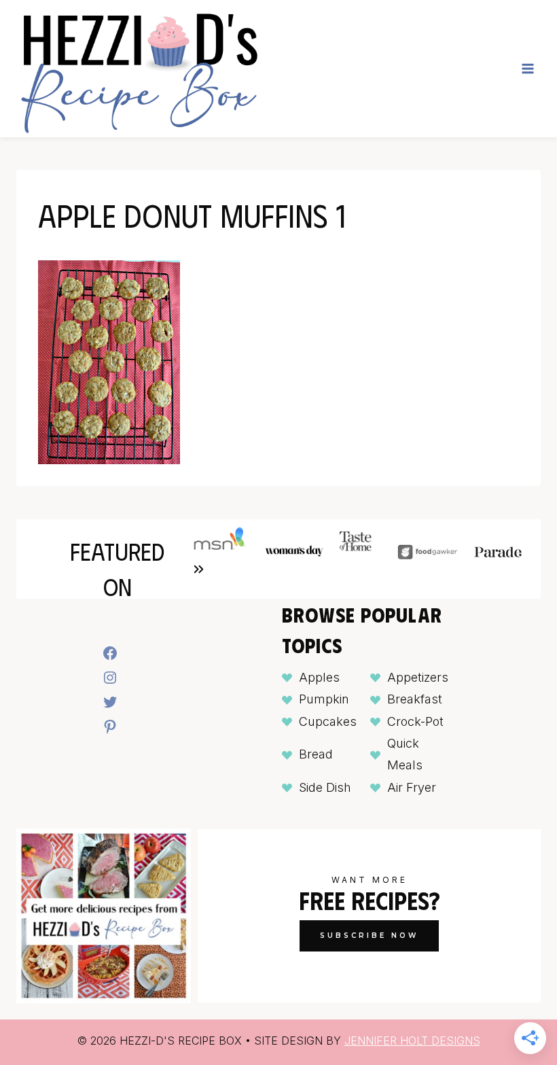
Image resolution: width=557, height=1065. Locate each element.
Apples (319, 677)
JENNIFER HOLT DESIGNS (412, 1040)
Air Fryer (411, 787)
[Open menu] (527, 68)
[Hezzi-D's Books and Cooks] (138, 68)
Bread (316, 754)
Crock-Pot (415, 721)
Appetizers (417, 677)
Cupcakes (328, 721)
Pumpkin (324, 699)
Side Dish (325, 787)
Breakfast (414, 699)
